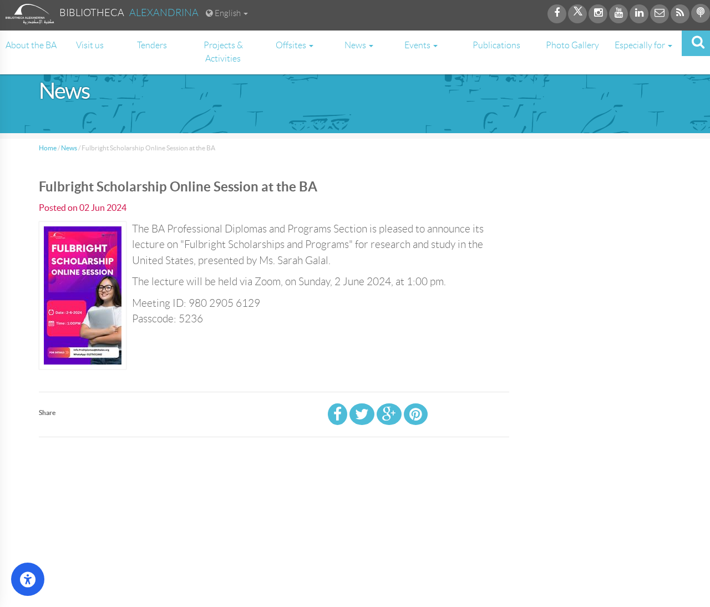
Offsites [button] (292, 45)
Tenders (152, 45)
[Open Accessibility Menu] (27, 579)
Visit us (90, 45)
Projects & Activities (223, 52)
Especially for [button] (641, 45)
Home (48, 147)
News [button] (356, 45)
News (69, 147)
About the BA (31, 45)
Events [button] (418, 45)
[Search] (696, 43)
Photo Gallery (572, 45)
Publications (496, 45)
